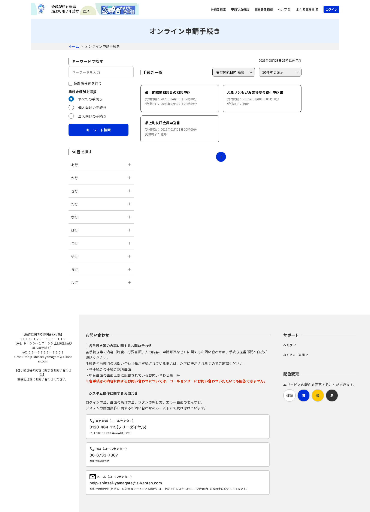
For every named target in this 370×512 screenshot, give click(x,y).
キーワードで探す (87, 61)
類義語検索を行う (87, 83)
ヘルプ (282, 9)
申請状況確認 (240, 9)
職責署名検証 (264, 9)
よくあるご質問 (294, 355)
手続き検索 (218, 9)
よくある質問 (305, 9)
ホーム (74, 46)
